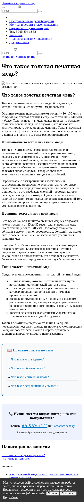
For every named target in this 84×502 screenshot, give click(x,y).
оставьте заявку (64, 426)
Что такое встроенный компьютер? (34, 385)
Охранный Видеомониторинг (29, 28)
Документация (19, 42)
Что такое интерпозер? (17, 458)
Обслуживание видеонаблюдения (31, 21)
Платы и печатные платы (18, 56)
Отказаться (68, 493)
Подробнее (10, 497)
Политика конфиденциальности (30, 38)
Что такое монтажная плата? (30, 377)
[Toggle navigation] (3, 7)
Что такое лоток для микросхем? (23, 455)
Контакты (15, 35)
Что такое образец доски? (28, 368)
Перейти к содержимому (18, 3)
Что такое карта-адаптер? (28, 359)
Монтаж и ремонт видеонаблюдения (33, 24)
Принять (53, 493)
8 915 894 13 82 (34, 425)
